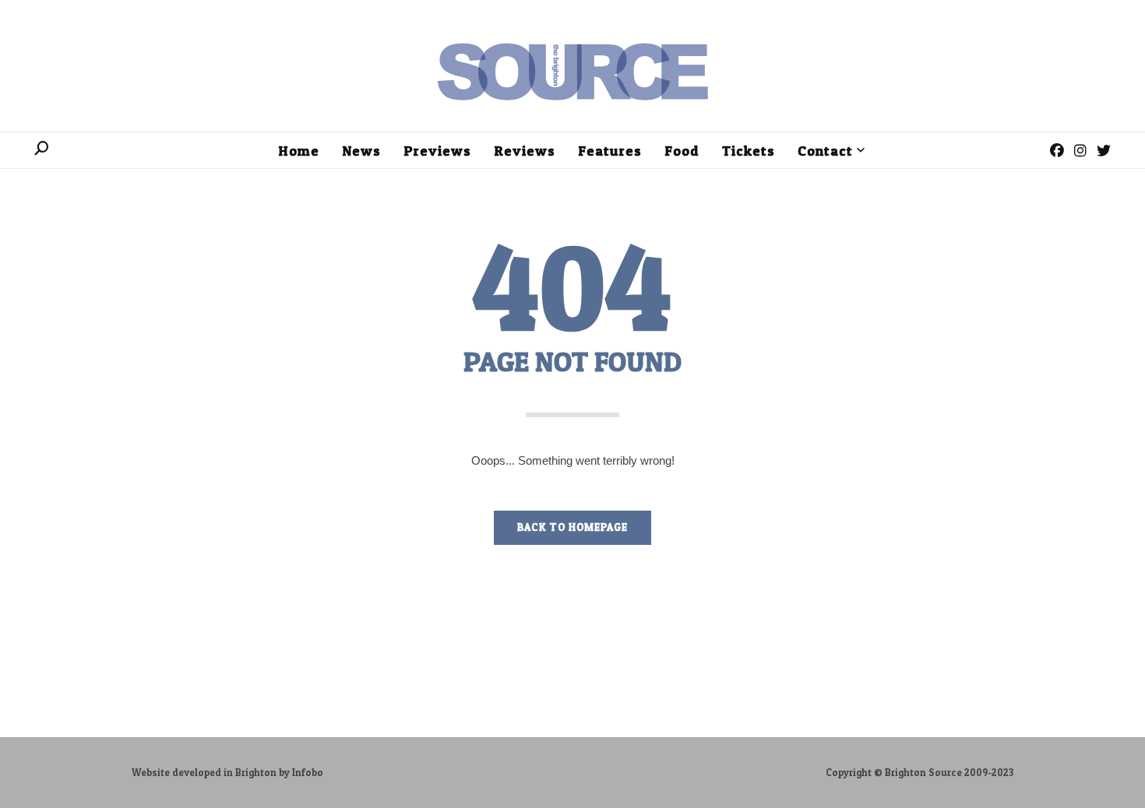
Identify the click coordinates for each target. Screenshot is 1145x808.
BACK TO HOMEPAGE (572, 527)
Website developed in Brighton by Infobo (227, 772)
